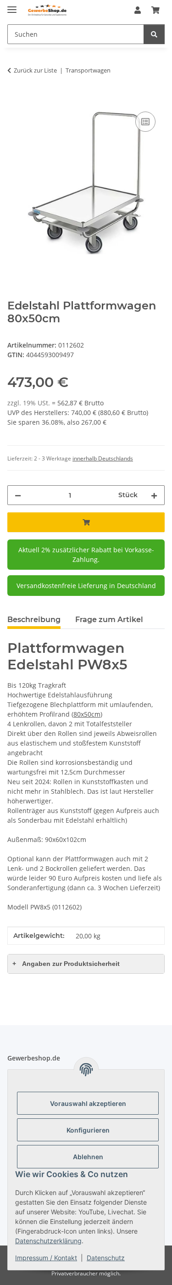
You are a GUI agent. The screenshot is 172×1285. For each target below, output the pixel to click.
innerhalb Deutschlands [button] (102, 458)
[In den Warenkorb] (14, 99)
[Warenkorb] (155, 10)
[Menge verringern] (18, 495)
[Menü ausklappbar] (12, 5)
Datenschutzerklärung (48, 1241)
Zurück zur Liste (35, 70)
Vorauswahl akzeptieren (88, 1103)
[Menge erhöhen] (154, 495)
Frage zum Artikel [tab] (109, 619)
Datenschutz (106, 1258)
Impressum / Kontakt (46, 1258)
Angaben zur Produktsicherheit (66, 963)
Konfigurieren (88, 1130)
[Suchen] (154, 34)
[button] (137, 10)
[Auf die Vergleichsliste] (145, 122)
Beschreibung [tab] (34, 619)
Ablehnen (88, 1157)
